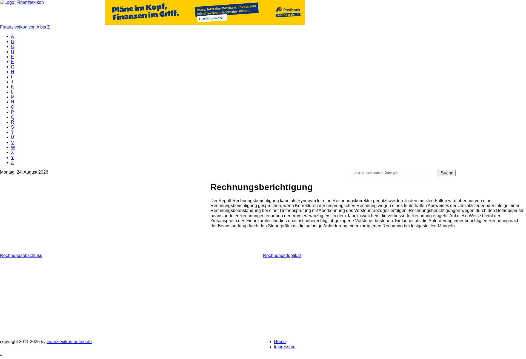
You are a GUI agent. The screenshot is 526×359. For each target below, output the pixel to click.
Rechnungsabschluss (21, 255)
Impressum (284, 346)
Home (280, 341)
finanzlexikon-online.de (69, 341)
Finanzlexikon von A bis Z (25, 27)
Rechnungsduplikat (282, 255)
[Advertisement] (105, 214)
